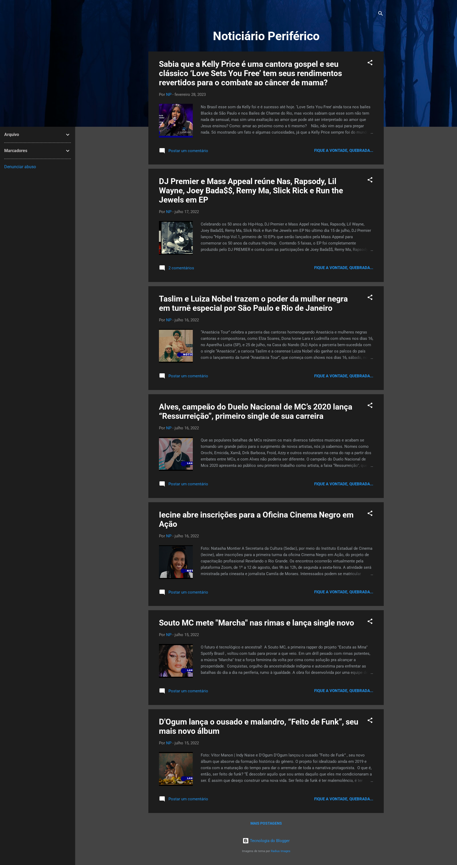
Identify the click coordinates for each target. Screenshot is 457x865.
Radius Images (280, 851)
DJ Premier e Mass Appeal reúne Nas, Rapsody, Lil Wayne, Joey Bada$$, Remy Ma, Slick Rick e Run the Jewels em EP (251, 190)
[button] (370, 63)
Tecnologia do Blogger (269, 840)
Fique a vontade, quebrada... (343, 150)
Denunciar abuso (20, 166)
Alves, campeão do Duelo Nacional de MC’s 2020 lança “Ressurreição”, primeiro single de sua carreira (255, 411)
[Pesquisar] (380, 14)
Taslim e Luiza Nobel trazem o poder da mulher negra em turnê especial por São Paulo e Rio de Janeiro (253, 303)
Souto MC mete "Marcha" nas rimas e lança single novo (256, 622)
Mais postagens (266, 823)
